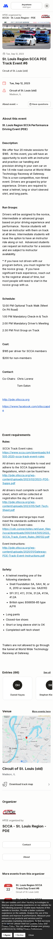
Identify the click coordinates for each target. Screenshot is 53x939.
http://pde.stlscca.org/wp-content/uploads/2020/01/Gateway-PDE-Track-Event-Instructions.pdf (24, 551)
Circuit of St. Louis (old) (15, 70)
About (26, 857)
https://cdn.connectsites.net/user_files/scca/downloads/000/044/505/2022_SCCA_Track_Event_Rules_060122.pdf (26, 532)
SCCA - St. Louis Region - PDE (18, 17)
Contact (26, 844)
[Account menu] (46, 6)
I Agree (7, 935)
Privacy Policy (8, 926)
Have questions (40, 104)
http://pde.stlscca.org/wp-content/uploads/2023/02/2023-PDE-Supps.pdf (25, 479)
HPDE (5, 15)
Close (31, 935)
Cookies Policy (36, 923)
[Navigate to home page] (6, 6)
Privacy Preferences (32, 929)
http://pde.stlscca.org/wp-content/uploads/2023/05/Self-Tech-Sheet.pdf (25, 506)
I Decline (19, 935)
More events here (41, 711)
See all (47, 672)
